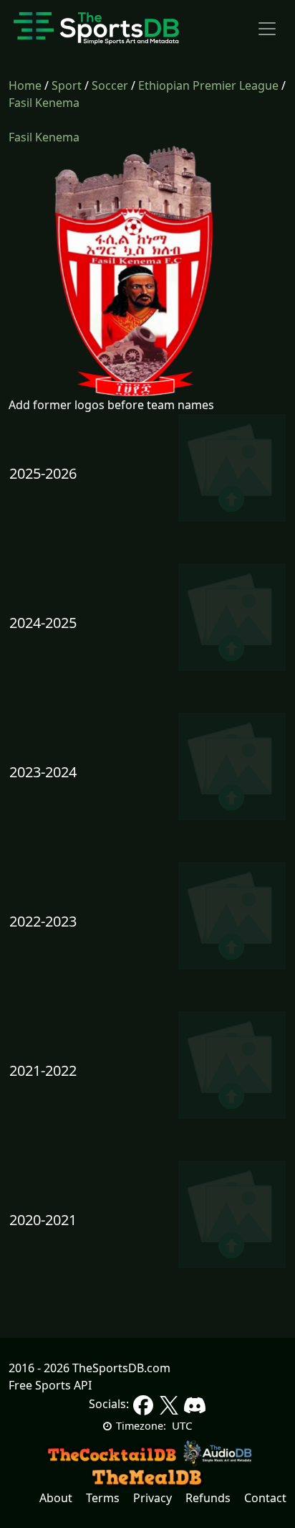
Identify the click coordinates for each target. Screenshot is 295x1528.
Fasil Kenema (44, 103)
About (55, 1498)
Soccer (110, 85)
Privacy (152, 1498)
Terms (103, 1498)
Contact (265, 1498)
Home (25, 85)
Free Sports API (50, 1385)
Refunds (208, 1498)
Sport (67, 85)
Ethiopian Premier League (208, 85)
